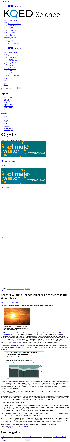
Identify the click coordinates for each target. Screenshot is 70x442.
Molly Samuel (14, 302)
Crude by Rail (12, 30)
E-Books (10, 42)
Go (19, 88)
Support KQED (8, 128)
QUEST (10, 38)
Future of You (12, 35)
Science (6, 125)
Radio (6, 117)
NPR (5, 78)
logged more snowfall (17, 342)
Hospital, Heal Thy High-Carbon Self (15, 437)
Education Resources (10, 37)
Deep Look (11, 34)
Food (5, 123)
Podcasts (6, 102)
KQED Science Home (10, 20)
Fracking (10, 27)
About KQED (8, 130)
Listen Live (7, 99)
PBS (5, 80)
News (6, 22)
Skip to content (5, 187)
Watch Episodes (9, 101)
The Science (4, 290)
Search (6, 85)
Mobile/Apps (8, 107)
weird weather (29, 345)
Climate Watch (10, 161)
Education (7, 126)
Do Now (10, 40)
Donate (6, 83)
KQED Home (8, 97)
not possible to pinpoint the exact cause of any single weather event (45, 397)
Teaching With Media (14, 43)
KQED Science (13, 6)
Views (26, 426)
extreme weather (18, 426)
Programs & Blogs (9, 32)
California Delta (12, 29)
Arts (5, 121)
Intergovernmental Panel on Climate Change (48, 413)
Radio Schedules (9, 104)
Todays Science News (14, 24)
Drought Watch (12, 25)
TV (5, 118)
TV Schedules (8, 106)
